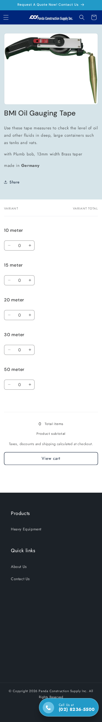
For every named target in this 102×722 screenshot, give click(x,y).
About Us (19, 566)
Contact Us (20, 579)
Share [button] (15, 182)
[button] (6, 17)
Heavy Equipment (26, 529)
